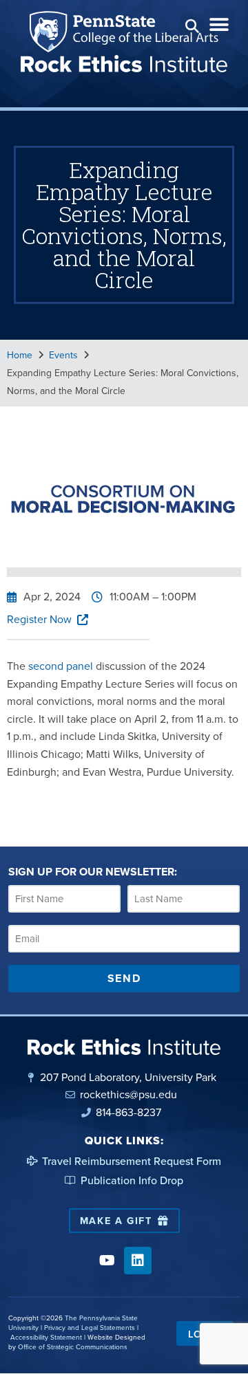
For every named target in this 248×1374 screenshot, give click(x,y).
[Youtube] (107, 1260)
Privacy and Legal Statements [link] (89, 1327)
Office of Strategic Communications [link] (72, 1346)
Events (63, 355)
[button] (191, 25)
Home (19, 355)
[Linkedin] (138, 1260)
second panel (60, 665)
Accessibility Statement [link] (46, 1337)
